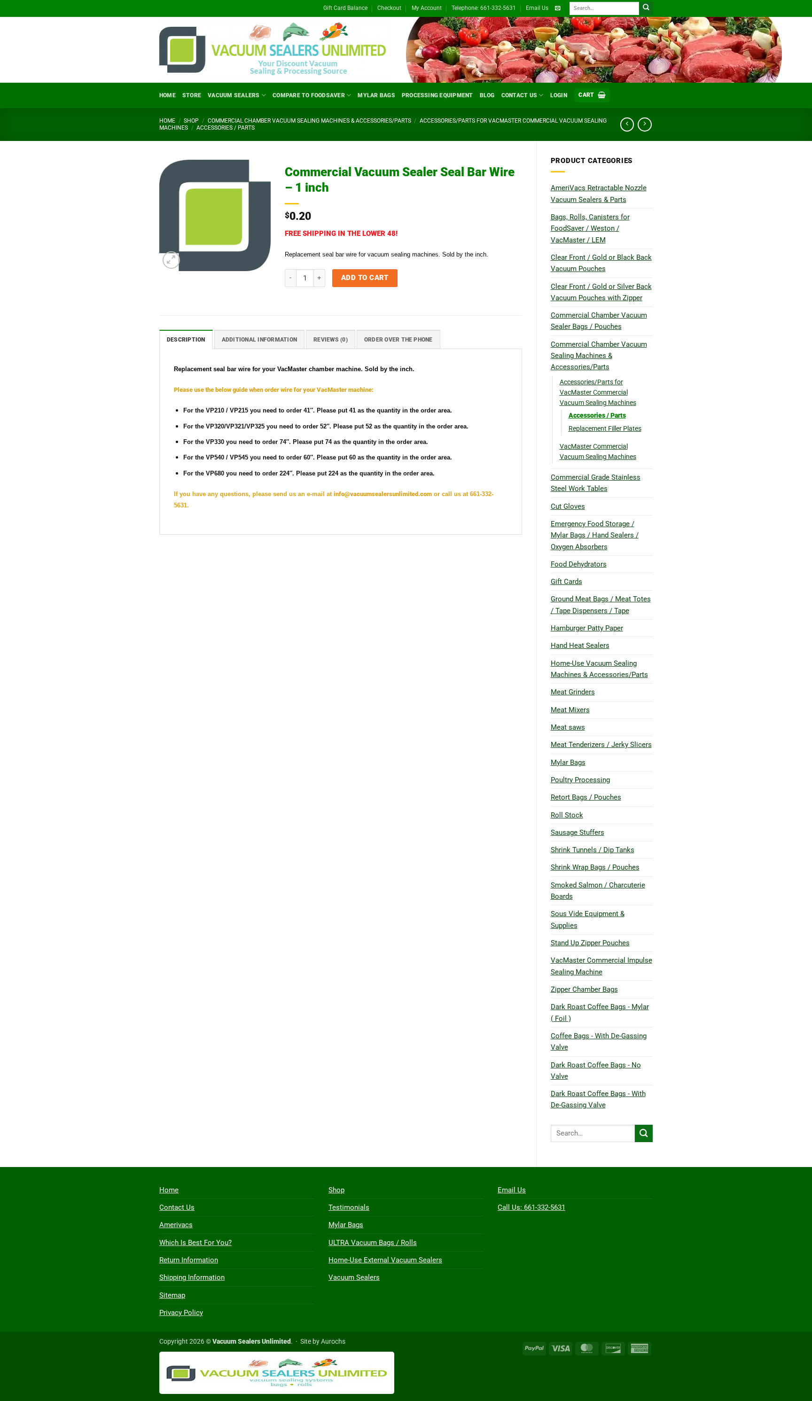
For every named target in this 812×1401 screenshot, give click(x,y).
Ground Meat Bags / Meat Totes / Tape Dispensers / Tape (601, 605)
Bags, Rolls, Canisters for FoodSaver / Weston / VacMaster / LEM (590, 228)
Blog (487, 95)
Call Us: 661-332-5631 (531, 1207)
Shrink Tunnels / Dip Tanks (592, 850)
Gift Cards (566, 581)
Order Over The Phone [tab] (398, 339)
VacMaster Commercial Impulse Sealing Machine (601, 966)
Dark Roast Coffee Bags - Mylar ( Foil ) (600, 1012)
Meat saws (568, 727)
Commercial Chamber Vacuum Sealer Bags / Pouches (599, 321)
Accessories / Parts (225, 128)
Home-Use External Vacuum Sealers (385, 1260)
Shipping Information (192, 1277)
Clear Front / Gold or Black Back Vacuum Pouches (601, 263)
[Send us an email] (557, 8)
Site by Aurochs (322, 1341)
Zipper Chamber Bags (584, 989)
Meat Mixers (570, 710)
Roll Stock (567, 815)
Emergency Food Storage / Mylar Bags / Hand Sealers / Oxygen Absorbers (595, 535)
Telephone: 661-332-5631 (484, 8)
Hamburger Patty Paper (587, 628)
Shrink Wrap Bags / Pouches (595, 867)
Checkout (389, 8)
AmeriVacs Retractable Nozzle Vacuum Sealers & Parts (599, 193)
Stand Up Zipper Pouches (590, 943)
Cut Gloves (568, 506)
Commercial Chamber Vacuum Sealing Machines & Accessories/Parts (309, 120)
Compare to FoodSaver (309, 95)
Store (191, 95)
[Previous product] (644, 124)
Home (167, 95)
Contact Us (519, 95)
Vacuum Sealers (233, 95)
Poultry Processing (580, 780)
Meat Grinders (573, 692)
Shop (191, 120)
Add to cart (365, 277)
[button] (592, 95)
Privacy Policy (181, 1312)
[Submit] (646, 9)
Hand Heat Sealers (580, 645)
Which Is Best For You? (195, 1242)
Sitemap (172, 1295)
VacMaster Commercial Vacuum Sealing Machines (598, 451)
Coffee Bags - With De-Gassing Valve (599, 1041)
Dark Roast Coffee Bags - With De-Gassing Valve (598, 1099)
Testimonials (348, 1207)
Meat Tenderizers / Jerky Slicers (601, 744)
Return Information (188, 1260)
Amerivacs (176, 1225)
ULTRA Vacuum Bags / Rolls (372, 1242)
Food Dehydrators (579, 564)
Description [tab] (186, 339)
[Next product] (627, 124)
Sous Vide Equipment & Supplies (588, 919)
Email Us (537, 8)
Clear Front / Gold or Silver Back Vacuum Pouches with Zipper (601, 292)
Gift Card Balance (345, 8)
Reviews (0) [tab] (330, 339)
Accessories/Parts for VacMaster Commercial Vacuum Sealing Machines (598, 392)
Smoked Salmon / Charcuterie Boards (598, 891)
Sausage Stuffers (577, 832)
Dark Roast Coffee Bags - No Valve (596, 1071)
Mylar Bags (376, 95)
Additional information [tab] (259, 339)
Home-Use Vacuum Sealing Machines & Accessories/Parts (599, 669)
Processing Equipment (437, 95)
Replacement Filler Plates (605, 428)
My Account (427, 8)
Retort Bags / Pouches (586, 797)
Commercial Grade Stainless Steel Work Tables (595, 483)
